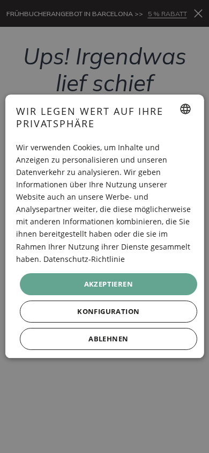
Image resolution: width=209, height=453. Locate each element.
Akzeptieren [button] (108, 284)
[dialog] (104, 226)
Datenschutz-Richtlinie (84, 259)
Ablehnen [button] (108, 339)
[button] (108, 312)
